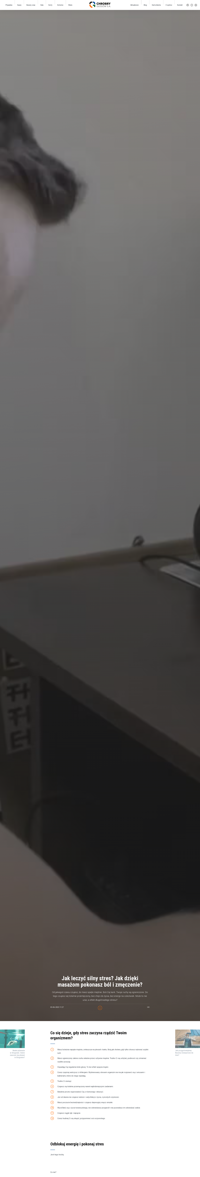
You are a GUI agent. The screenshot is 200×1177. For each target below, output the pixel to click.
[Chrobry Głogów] (100, 5)
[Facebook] (187, 5)
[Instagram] (196, 5)
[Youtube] (192, 5)
